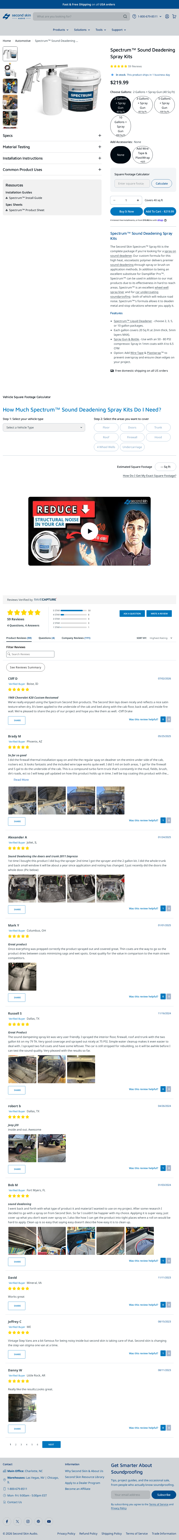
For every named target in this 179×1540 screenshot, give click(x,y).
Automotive (23, 41)
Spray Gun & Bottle (127, 339)
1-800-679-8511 (17, 1489)
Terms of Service (158, 1504)
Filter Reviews (15, 647)
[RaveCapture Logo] (44, 599)
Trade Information (164, 1533)
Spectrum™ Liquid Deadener (133, 321)
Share (17, 720)
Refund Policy (88, 1533)
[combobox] (81, 16)
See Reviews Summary (25, 667)
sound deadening (122, 265)
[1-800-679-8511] (160, 16)
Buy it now (126, 211)
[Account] (167, 16)
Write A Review (159, 613)
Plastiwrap (154, 353)
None (120, 155)
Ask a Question (132, 613)
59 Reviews (135, 66)
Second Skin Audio (25, 1533)
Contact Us (14, 1502)
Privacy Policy (119, 1508)
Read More (21, 779)
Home (7, 41)
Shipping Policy (112, 1533)
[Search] (125, 16)
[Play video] (89, 531)
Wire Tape (137, 353)
